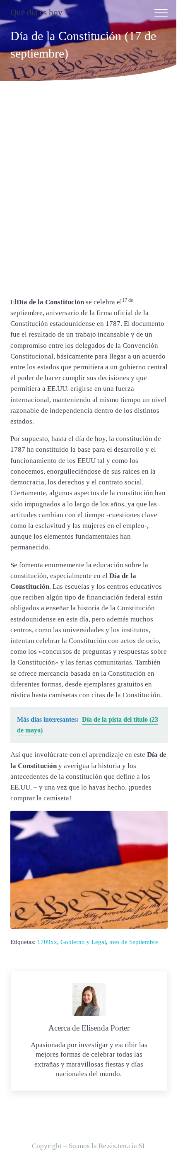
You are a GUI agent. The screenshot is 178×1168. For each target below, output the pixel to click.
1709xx (47, 942)
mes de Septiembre (133, 942)
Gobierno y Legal (83, 942)
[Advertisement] (89, 192)
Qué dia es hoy (36, 12)
